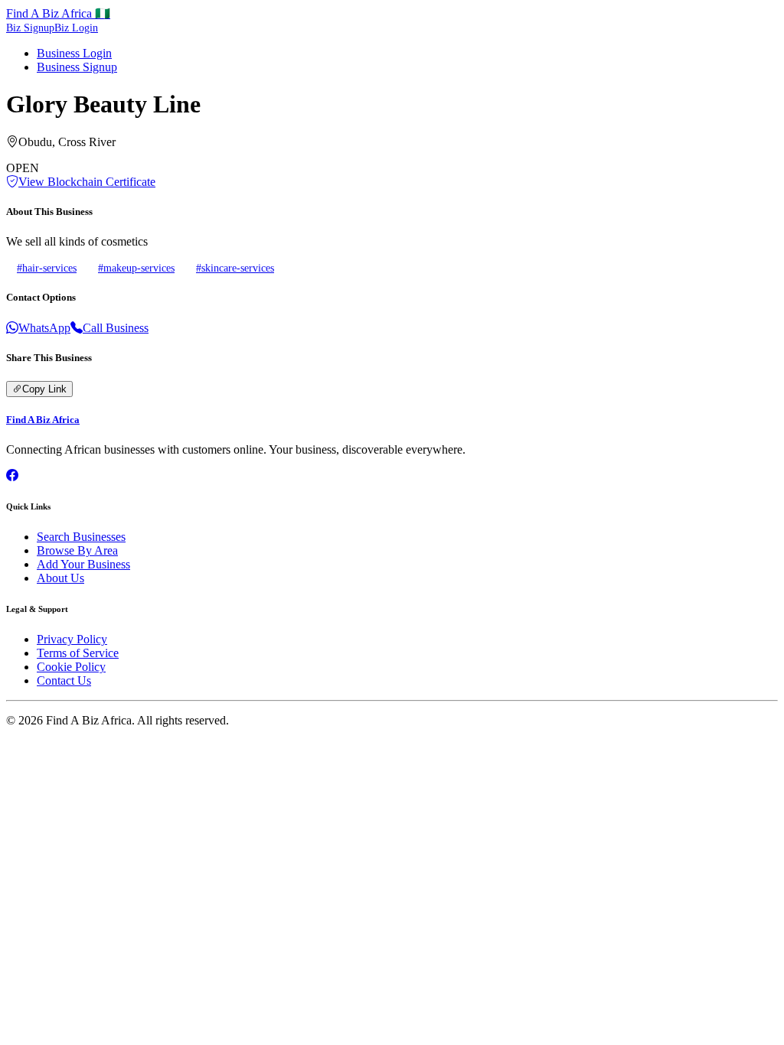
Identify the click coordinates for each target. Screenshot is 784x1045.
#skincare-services (235, 268)
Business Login (74, 53)
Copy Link (44, 389)
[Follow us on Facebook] (12, 475)
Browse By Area (77, 550)
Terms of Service (78, 652)
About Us (60, 577)
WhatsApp (44, 327)
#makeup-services (136, 268)
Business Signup (77, 66)
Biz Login (76, 28)
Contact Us (64, 680)
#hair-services (47, 268)
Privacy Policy (72, 639)
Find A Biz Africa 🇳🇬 (58, 13)
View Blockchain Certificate (86, 181)
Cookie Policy (71, 666)
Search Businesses (81, 536)
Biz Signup (30, 28)
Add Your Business (83, 564)
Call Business (116, 327)
